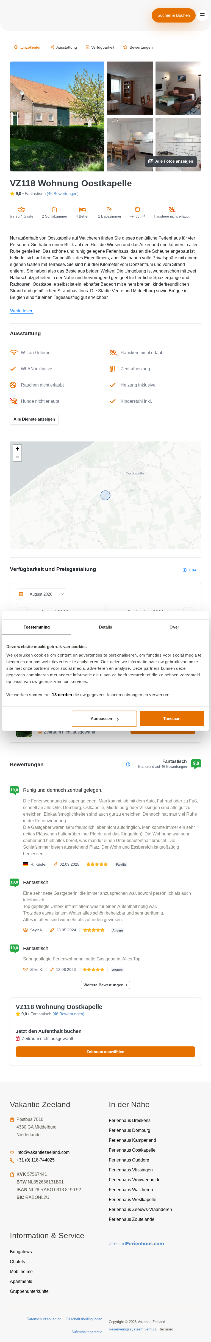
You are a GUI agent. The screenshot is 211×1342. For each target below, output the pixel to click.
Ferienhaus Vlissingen (131, 1170)
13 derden (62, 694)
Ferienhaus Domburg (129, 1130)
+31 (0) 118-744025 (35, 1160)
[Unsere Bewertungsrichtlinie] (128, 764)
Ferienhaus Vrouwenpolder (135, 1179)
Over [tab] (174, 626)
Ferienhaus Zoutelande (131, 1219)
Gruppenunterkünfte (29, 1291)
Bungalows (21, 1251)
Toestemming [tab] (37, 626)
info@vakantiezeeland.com (43, 1152)
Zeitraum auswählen (105, 1051)
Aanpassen (101, 718)
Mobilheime (21, 1271)
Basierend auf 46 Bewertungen (162, 766)
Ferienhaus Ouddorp (129, 1160)
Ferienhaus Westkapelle (132, 1199)
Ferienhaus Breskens (130, 1120)
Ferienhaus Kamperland (132, 1140)
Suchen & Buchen (173, 15)
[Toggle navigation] (202, 15)
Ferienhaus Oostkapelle (132, 1150)
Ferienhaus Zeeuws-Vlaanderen (140, 1209)
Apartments (21, 1281)
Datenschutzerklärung (44, 1319)
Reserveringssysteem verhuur (132, 1329)
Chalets (17, 1261)
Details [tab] (105, 626)
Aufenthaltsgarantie (86, 1332)
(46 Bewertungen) (63, 193)
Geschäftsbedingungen (84, 1319)
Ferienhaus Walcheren (131, 1189)
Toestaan (172, 718)
